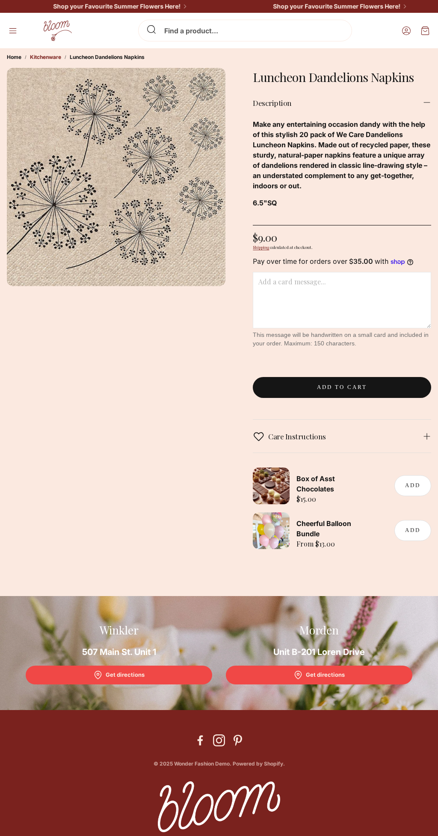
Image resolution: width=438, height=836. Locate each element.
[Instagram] (219, 740)
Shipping (261, 247)
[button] (245, 30)
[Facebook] (200, 740)
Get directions (125, 674)
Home (14, 57)
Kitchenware (45, 57)
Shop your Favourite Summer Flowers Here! (107, 6)
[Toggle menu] (13, 31)
